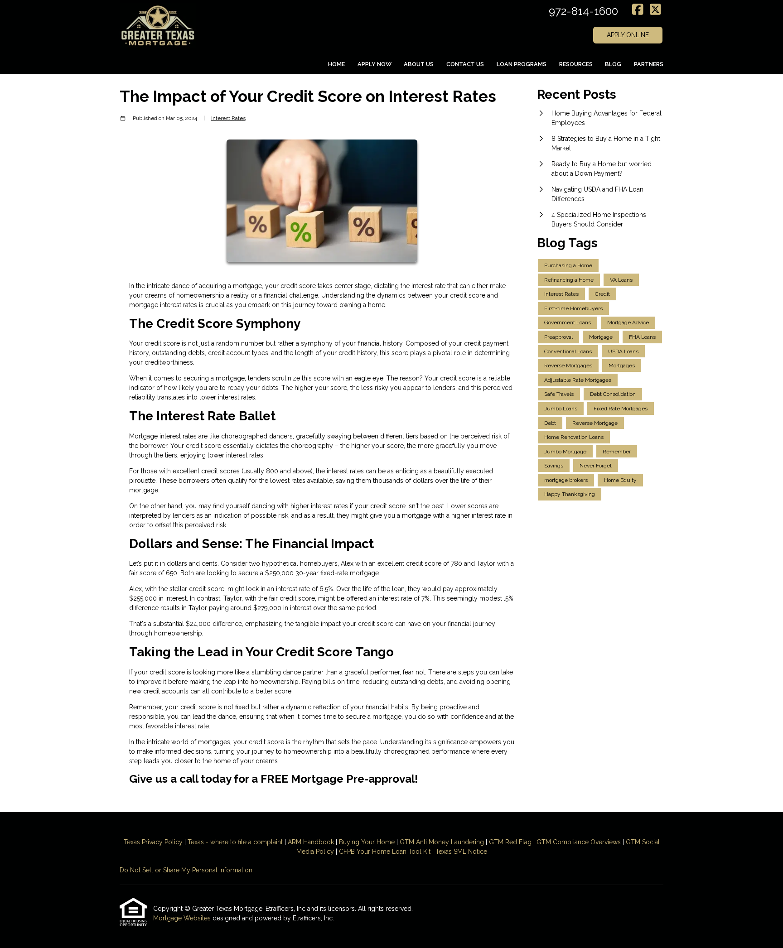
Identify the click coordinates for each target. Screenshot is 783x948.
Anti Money (432, 842)
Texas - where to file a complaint (235, 842)
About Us (419, 64)
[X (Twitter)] (655, 10)
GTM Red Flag (510, 842)
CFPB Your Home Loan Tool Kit (384, 851)
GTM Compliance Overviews (578, 842)
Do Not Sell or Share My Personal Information (186, 870)
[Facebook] (638, 10)
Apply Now (375, 64)
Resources (576, 64)
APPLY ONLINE (628, 34)
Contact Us (465, 64)
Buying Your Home (367, 842)
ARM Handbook (311, 842)
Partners (648, 64)
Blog (613, 64)
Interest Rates (228, 118)
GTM (408, 842)
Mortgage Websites (183, 918)
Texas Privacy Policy (153, 842)
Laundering (466, 842)
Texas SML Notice (461, 851)
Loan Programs (521, 64)
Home (336, 64)
